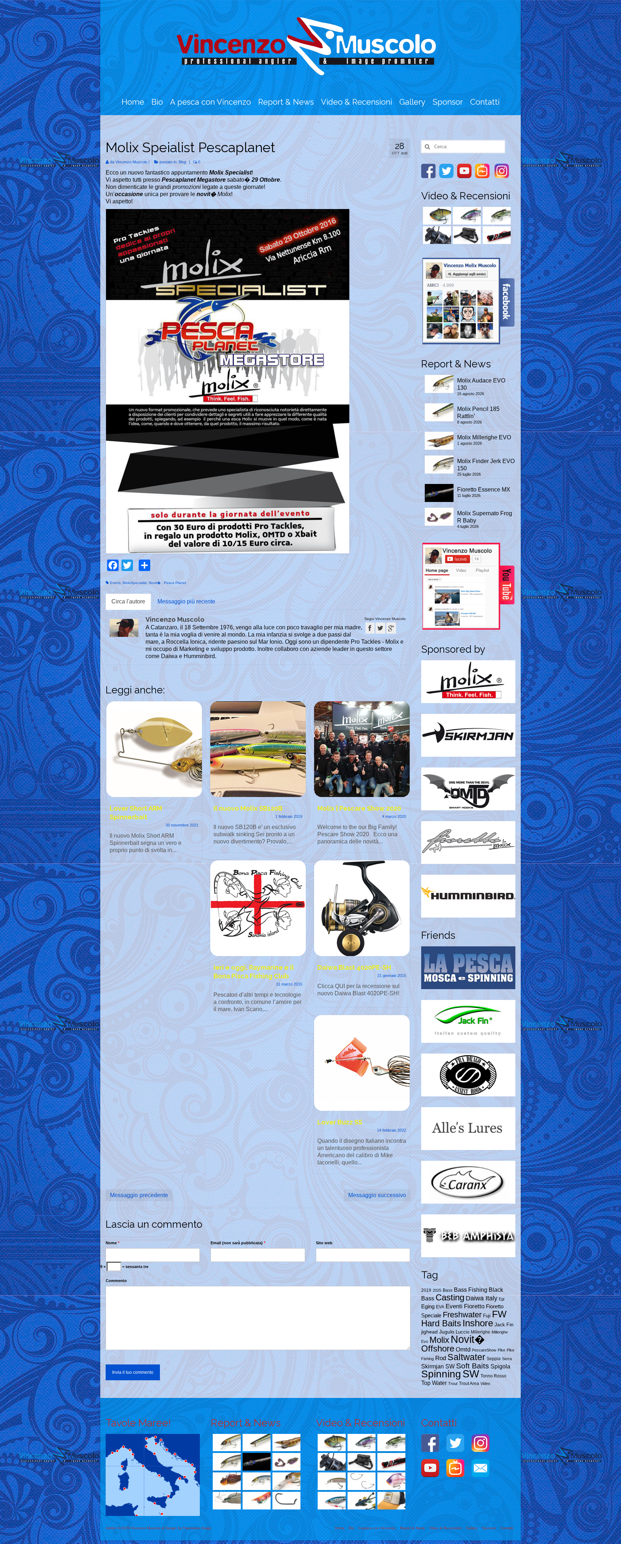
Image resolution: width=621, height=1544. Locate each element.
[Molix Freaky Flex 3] (361, 1500)
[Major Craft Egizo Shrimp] (256, 1500)
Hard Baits (441, 1323)
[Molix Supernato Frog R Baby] (285, 1462)
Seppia (494, 1358)
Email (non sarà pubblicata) (238, 1243)
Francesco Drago (197, 1528)
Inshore (478, 1323)
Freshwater (462, 1314)
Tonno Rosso (493, 1375)
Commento (116, 1280)
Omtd (463, 1349)
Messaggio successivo (377, 1195)
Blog (182, 162)
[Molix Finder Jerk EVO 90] (256, 1481)
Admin (111, 1528)
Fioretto (474, 1306)
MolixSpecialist (135, 583)
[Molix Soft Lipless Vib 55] (436, 216)
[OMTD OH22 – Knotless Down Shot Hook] (285, 1500)
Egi (501, 1299)
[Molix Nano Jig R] (226, 1481)
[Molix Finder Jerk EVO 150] (226, 1462)
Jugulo (446, 1332)
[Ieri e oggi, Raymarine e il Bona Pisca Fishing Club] (258, 908)
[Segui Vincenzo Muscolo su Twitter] (380, 628)
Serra (507, 1359)
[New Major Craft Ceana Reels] (436, 235)
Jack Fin (504, 1324)
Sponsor (448, 102)
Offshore (437, 1348)
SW (471, 1374)
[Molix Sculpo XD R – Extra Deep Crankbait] (285, 1481)
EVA (440, 1306)
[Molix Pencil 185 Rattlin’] (256, 1443)
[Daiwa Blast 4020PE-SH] (362, 908)
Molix (439, 1340)
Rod (440, 1358)
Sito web (324, 1243)
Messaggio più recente (186, 601)
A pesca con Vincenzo (210, 102)
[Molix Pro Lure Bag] (466, 235)
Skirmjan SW (438, 1366)
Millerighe (480, 1332)
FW (499, 1314)
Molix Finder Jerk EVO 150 (486, 464)
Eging (427, 1306)
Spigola (500, 1366)
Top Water (434, 1383)
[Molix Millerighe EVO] (285, 1443)
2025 (437, 1290)
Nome (112, 1243)
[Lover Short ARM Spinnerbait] (154, 749)
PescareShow (484, 1350)
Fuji (487, 1315)
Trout (452, 1383)
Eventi (115, 583)
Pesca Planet (175, 583)
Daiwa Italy (481, 1298)
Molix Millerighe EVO (484, 437)
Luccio (462, 1332)
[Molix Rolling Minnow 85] (331, 1481)
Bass (447, 1290)
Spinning (441, 1374)
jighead (429, 1332)
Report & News (286, 102)
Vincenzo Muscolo (131, 162)
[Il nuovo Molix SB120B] (258, 749)
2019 (426, 1290)
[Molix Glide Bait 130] (466, 216)
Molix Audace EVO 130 (481, 384)
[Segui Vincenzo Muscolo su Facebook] (369, 628)
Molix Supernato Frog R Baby (484, 517)
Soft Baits (472, 1366)
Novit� (155, 583)
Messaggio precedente (139, 1195)
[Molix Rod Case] (496, 235)
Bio (157, 102)
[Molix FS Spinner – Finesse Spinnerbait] (226, 1500)
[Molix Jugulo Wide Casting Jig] (331, 1500)
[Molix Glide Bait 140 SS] (390, 1481)
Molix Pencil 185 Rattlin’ (478, 412)
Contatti (485, 102)
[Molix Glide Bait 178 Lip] (496, 216)
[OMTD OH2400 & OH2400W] (361, 1481)
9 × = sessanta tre (124, 1266)
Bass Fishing (470, 1289)
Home (132, 102)
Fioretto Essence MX (483, 489)
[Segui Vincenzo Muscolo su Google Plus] (391, 628)
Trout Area (469, 1383)
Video (485, 1383)
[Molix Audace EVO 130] (226, 1443)
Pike (501, 1350)
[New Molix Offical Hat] (390, 1500)
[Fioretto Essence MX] (256, 1462)
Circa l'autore (128, 601)
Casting (450, 1297)
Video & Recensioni (356, 102)
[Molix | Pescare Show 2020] (362, 749)
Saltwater (466, 1357)
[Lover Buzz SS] (362, 1063)
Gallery (412, 102)
